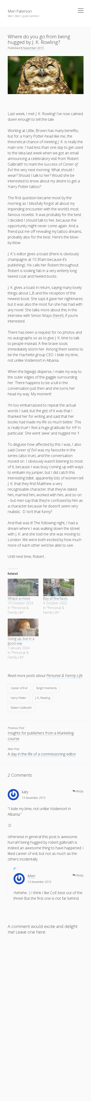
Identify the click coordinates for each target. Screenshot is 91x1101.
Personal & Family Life (64, 675)
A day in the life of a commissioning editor (42, 754)
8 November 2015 (32, 48)
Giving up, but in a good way (21, 640)
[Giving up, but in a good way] (23, 627)
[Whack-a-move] (23, 587)
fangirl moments (46, 688)
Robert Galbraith (21, 708)
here (58, 315)
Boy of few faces (55, 598)
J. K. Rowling (42, 698)
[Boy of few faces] (58, 587)
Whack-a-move (19, 598)
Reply (80, 791)
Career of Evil (19, 688)
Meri (31, 875)
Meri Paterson (20, 11)
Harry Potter (18, 698)
